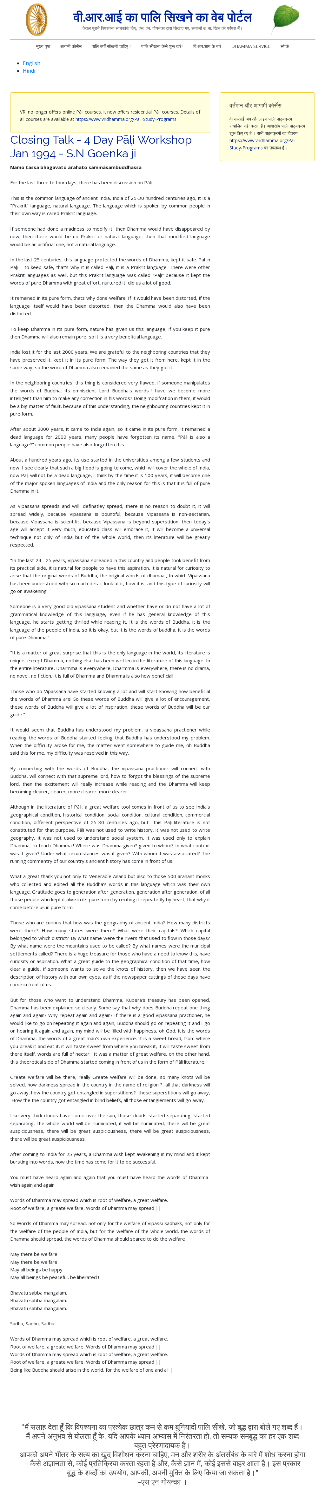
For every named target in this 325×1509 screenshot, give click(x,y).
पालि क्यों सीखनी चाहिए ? (111, 46)
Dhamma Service (250, 46)
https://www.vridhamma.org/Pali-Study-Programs (126, 119)
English (31, 63)
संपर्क (285, 46)
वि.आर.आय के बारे (207, 46)
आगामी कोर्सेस (71, 46)
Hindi (29, 70)
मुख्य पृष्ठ (43, 46)
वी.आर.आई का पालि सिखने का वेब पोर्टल (163, 17)
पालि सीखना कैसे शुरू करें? (162, 46)
